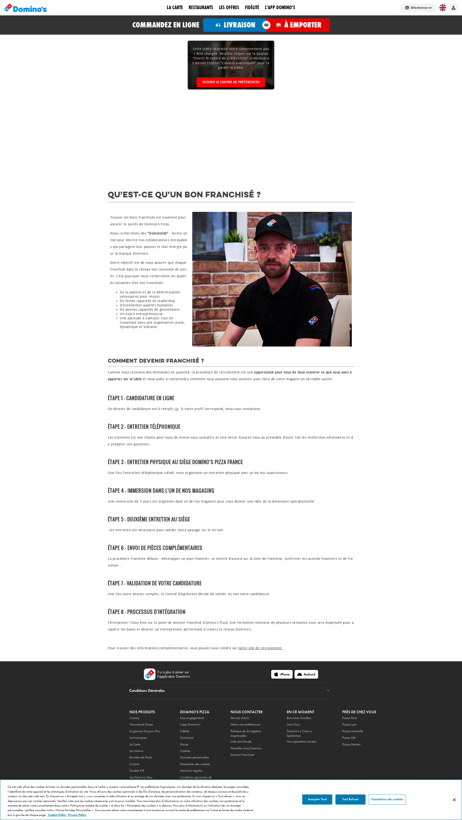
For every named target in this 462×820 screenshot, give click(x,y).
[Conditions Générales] (328, 691)
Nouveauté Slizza (141, 724)
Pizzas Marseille (352, 731)
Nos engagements (192, 718)
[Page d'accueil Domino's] (25, 7)
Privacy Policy (77, 815)
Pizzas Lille (349, 738)
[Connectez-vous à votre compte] (453, 8)
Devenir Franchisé (242, 755)
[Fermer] (454, 800)
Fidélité (184, 731)
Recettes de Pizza (140, 757)
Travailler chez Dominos (246, 748)
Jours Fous (293, 724)
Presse (184, 744)
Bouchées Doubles (299, 718)
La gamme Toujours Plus (144, 731)
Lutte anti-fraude (241, 741)
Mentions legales (191, 771)
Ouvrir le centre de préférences (231, 82)
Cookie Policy (57, 815)
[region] (231, 800)
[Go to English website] (443, 8)
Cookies (185, 751)
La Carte (175, 7)
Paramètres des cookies (195, 764)
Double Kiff (136, 771)
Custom (134, 764)
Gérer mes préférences (246, 724)
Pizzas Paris (349, 718)
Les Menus (136, 751)
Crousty (134, 718)
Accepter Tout (317, 799)
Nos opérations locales (302, 741)
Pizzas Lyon (349, 724)
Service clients (240, 718)
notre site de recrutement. (260, 648)
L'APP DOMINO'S (280, 7)
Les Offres (229, 7)
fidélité (252, 7)
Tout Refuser (350, 799)
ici (177, 409)
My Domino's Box (140, 777)
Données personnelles (194, 757)
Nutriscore (187, 738)
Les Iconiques (138, 738)
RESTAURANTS (201, 7)
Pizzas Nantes (351, 744)
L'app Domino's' (190, 724)
